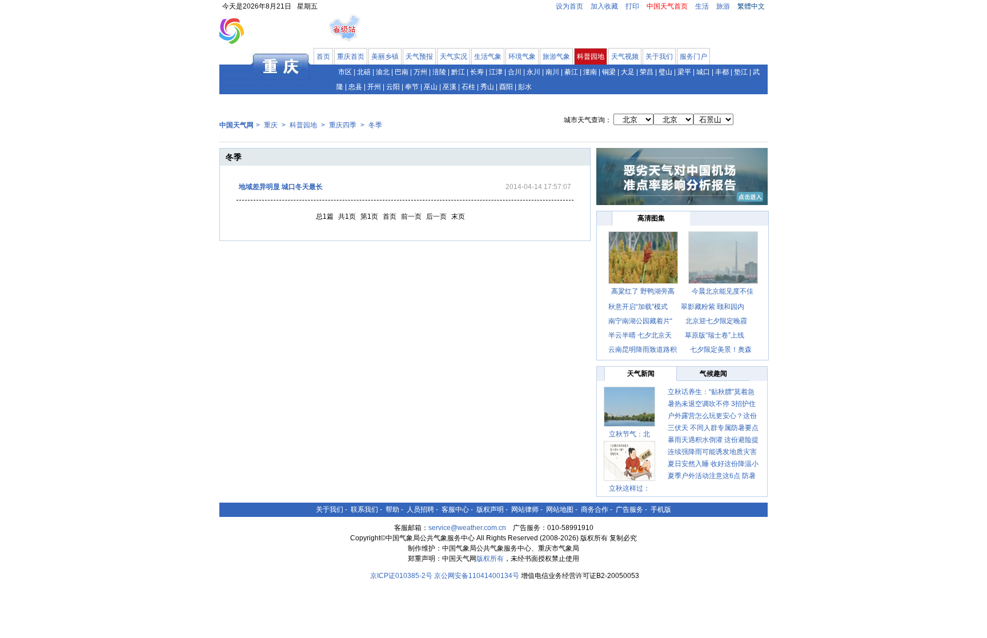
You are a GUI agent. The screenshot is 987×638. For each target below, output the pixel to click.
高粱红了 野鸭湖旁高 (643, 291)
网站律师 (525, 509)
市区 (345, 72)
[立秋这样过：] (629, 461)
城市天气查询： (588, 120)
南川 (552, 72)
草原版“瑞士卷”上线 (714, 335)
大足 (628, 72)
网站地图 (559, 509)
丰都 (722, 72)
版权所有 (490, 559)
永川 (533, 72)
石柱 (468, 87)
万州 (420, 72)
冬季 (375, 125)
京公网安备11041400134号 (476, 576)
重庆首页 (350, 57)
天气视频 (625, 57)
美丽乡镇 (385, 57)
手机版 (661, 509)
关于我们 (659, 57)
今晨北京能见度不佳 (722, 291)
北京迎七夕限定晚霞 (716, 321)
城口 (703, 72)
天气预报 (419, 57)
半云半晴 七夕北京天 (640, 335)
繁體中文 (751, 6)
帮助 (392, 509)
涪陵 (439, 72)
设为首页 (569, 6)
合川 (514, 72)
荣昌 (646, 72)
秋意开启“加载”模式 (638, 307)
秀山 (487, 87)
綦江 (571, 72)
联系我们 (364, 509)
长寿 (477, 72)
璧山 (665, 72)
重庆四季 (342, 125)
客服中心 (455, 509)
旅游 (723, 6)
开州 (374, 87)
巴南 (401, 72)
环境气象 (522, 57)
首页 (323, 57)
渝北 (383, 72)
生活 (702, 6)
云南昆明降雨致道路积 (642, 350)
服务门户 (693, 57)
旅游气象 (556, 57)
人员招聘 (420, 509)
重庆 (271, 125)
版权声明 (490, 509)
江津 (496, 72)
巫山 (431, 87)
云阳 (393, 87)
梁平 (684, 72)
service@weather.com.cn (467, 528)
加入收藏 (604, 6)
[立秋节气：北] (629, 407)
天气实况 (453, 57)
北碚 (364, 72)
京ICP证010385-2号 (401, 576)
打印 (632, 6)
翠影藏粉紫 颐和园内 (712, 307)
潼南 (590, 72)
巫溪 (449, 87)
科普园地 (590, 57)
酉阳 (506, 87)
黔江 (458, 72)
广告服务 (629, 509)
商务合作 (594, 509)
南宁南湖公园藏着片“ (640, 321)
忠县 (355, 87)
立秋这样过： (629, 488)
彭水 (525, 87)
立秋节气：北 (629, 434)
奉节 (412, 87)
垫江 (741, 72)
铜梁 (609, 72)
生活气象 (487, 57)
